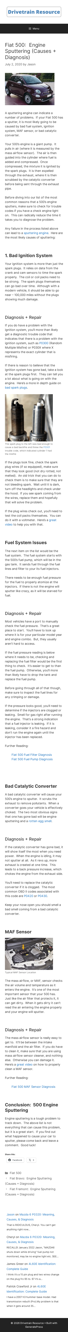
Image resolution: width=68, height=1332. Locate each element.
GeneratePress (34, 1326)
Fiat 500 (15, 1173)
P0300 (43, 343)
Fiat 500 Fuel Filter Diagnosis (32, 754)
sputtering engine (36, 233)
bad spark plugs (16, 387)
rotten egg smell (40, 821)
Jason (11, 1214)
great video (25, 1064)
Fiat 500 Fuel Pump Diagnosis (32, 759)
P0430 (42, 896)
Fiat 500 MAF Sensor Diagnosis (33, 1086)
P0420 (28, 896)
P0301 (46, 447)
